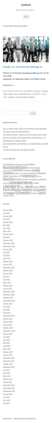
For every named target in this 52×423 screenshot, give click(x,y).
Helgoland (41, 173)
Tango (42, 192)
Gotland (25, 173)
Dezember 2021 (9, 267)
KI (20, 176)
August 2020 (7, 304)
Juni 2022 (6, 255)
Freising (19, 97)
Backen (19, 164)
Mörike (36, 187)
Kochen (9, 179)
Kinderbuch (29, 175)
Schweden (22, 192)
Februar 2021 (8, 285)
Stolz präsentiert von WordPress (25, 418)
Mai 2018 (6, 343)
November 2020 (9, 294)
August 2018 (7, 334)
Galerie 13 (18, 173)
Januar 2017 (7, 382)
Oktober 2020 (8, 298)
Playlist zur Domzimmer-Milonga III (22, 67)
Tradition (5, 195)
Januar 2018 (7, 355)
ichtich (26, 5)
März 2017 (7, 376)
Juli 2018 (6, 337)
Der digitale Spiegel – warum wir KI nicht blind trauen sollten (25, 135)
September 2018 (9, 331)
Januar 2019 (7, 325)
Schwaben (9, 192)
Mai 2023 (6, 237)
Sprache (34, 193)
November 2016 (9, 388)
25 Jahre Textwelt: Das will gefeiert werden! (19, 150)
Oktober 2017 (8, 364)
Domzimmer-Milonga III (32, 73)
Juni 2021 (6, 279)
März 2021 (7, 282)
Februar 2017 (8, 379)
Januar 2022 (7, 264)
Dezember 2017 (9, 358)
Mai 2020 (6, 310)
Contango (11, 97)
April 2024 (6, 228)
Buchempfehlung (15, 167)
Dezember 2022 (9, 243)
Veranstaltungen (24, 94)
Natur (43, 186)
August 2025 (7, 216)
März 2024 (7, 231)
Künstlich (25, 179)
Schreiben (39, 189)
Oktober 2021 (8, 270)
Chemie (31, 168)
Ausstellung (10, 164)
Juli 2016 (6, 397)
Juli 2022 (6, 252)
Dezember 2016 (9, 385)
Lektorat (5, 183)
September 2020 (9, 301)
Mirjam (37, 91)
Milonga (25, 97)
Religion (27, 189)
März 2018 (7, 349)
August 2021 (7, 273)
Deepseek (27, 170)
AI (4, 164)
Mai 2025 (6, 219)
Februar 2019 (8, 322)
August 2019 (7, 319)
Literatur (9, 186)
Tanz (15, 94)
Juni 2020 (6, 307)
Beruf (32, 164)
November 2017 (9, 361)
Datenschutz (7, 418)
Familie (36, 170)
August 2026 (7, 210)
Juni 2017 (6, 370)
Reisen (16, 189)
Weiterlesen (9, 85)
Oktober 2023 (8, 234)
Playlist (32, 97)
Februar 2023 (8, 240)
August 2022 (7, 249)
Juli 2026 (6, 213)
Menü (26, 16)
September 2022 (9, 246)
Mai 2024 (6, 225)
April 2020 (6, 313)
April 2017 (6, 373)
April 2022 (6, 258)
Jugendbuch (14, 176)
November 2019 (9, 316)
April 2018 (6, 346)
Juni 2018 (6, 340)
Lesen (36, 183)
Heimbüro (32, 173)
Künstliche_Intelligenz (37, 179)
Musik (10, 94)
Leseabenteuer (21, 182)
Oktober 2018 (8, 328)
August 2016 (7, 394)
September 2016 (9, 391)
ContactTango (7, 170)
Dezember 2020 (9, 291)
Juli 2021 (6, 276)
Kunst (18, 179)
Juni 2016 (6, 400)
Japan (6, 176)
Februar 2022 (8, 261)
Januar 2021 (7, 288)
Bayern (26, 164)
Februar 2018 (8, 352)
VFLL (11, 195)
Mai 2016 (6, 403)
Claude (37, 168)
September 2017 (9, 367)
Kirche (39, 176)
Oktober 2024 (8, 222)
